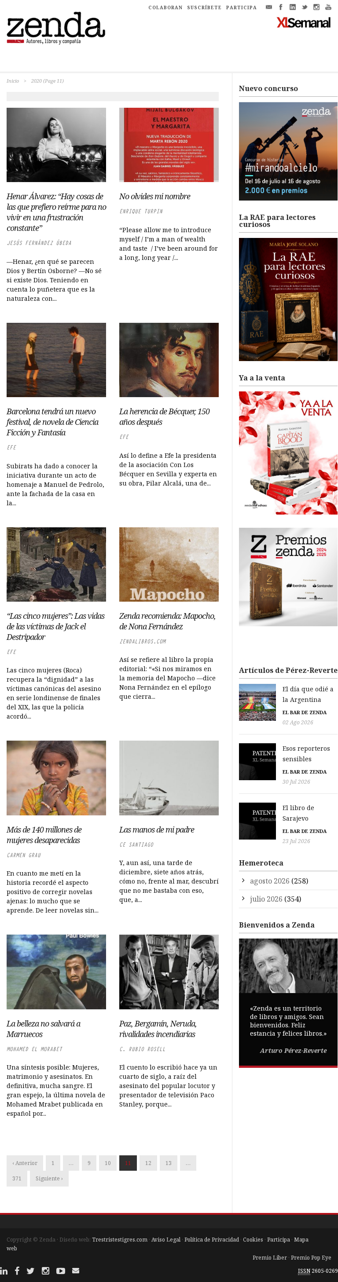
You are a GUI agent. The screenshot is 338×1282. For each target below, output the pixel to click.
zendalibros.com (142, 641)
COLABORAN (165, 7)
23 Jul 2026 (296, 841)
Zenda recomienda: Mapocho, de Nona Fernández (167, 621)
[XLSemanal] (303, 22)
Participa (278, 1239)
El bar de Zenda (305, 712)
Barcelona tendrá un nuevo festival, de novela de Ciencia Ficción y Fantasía (52, 422)
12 (148, 1163)
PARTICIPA (241, 7)
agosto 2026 (270, 881)
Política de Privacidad (211, 1239)
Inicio (13, 80)
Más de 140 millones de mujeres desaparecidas (44, 834)
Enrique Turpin (140, 211)
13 (168, 1163)
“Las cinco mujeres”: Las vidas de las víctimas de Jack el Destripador (55, 626)
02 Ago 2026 (298, 722)
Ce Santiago (136, 844)
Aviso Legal (165, 1239)
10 (108, 1163)
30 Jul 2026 (296, 781)
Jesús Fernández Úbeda (39, 243)
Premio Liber (270, 1257)
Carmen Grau (23, 855)
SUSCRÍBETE (204, 7)
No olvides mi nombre (154, 196)
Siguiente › (49, 1178)
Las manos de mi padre (156, 829)
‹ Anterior (24, 1163)
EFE (11, 447)
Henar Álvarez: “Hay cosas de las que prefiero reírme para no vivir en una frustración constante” (56, 212)
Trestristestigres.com (119, 1239)
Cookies (253, 1239)
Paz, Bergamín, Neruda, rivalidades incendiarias (158, 1028)
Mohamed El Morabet (34, 1049)
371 (17, 1178)
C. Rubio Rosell (142, 1049)
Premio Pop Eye (311, 1257)
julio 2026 (266, 899)
